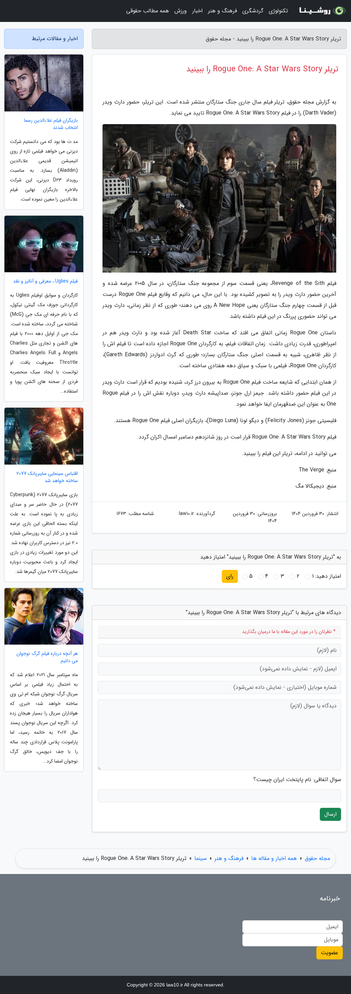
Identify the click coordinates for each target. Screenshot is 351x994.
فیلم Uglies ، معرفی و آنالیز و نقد (45, 281)
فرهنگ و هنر (222, 11)
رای (229, 576)
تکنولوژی (278, 11)
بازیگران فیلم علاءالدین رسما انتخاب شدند (51, 124)
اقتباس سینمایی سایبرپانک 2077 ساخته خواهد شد (47, 477)
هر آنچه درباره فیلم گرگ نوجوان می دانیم (47, 657)
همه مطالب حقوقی (147, 11)
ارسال (330, 814)
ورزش (180, 11)
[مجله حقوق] (321, 11)
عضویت (329, 952)
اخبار (197, 11)
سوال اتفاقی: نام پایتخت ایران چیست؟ (297, 780)
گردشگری (252, 11)
